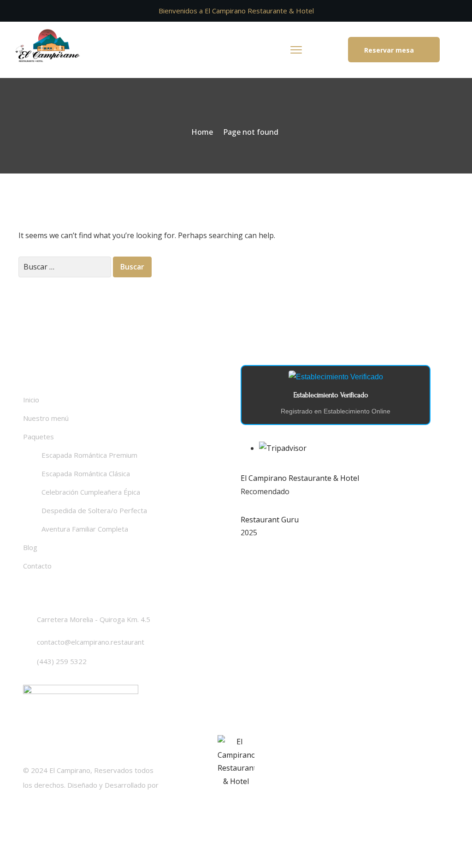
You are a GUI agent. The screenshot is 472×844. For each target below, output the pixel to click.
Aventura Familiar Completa (84, 528)
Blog (30, 547)
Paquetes (38, 436)
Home (202, 132)
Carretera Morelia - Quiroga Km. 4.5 (93, 619)
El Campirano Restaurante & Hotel (300, 478)
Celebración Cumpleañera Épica (90, 492)
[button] (394, 49)
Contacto (37, 565)
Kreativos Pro (45, 799)
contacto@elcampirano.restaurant (90, 641)
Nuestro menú (46, 418)
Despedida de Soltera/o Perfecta (94, 510)
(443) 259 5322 (62, 661)
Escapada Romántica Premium (89, 455)
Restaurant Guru (270, 520)
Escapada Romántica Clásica (85, 473)
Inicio (31, 399)
